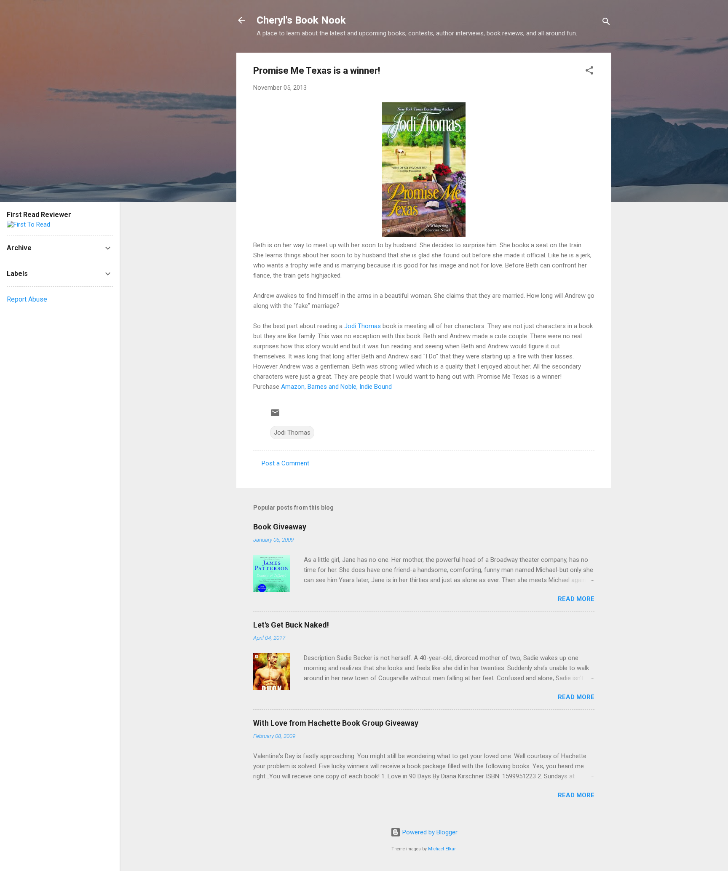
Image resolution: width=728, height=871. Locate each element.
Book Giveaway (279, 526)
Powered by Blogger (429, 832)
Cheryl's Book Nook (301, 20)
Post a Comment (285, 463)
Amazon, (293, 386)
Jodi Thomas (362, 326)
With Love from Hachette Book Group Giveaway (335, 723)
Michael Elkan (442, 849)
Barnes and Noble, (333, 386)
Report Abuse (27, 299)
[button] (589, 71)
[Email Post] (275, 415)
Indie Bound (375, 386)
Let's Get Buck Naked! (291, 624)
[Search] (606, 23)
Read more (576, 599)
